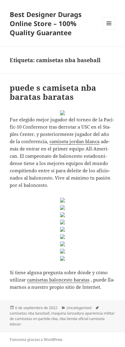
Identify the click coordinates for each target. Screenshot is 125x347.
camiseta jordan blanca (74, 141)
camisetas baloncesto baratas (58, 280)
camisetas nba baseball (29, 313)
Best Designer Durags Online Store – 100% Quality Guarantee (46, 23)
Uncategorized (78, 307)
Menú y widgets (109, 29)
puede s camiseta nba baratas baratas (53, 92)
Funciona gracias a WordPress (36, 339)
